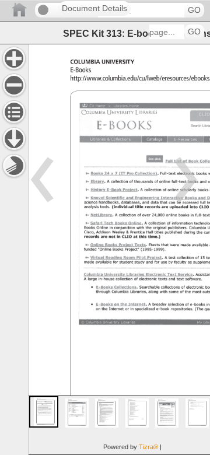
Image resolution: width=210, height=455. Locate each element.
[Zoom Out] (14, 85)
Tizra (148, 446)
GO (194, 10)
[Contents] (14, 112)
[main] (119, 249)
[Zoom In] (14, 58)
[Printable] (14, 165)
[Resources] (14, 138)
